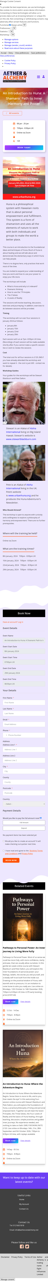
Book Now (11, 860)
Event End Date (9, 668)
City (4, 766)
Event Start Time (10, 657)
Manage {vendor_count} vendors (18, 45)
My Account (24, 1204)
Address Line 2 (9, 755)
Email (5, 719)
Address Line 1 (9, 745)
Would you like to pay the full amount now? (21, 818)
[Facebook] (22, 1246)
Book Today (24, 147)
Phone (5, 730)
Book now (10, 1001)
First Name (7, 698)
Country (6, 799)
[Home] (15, 76)
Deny (11, 53)
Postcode (7, 788)
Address (6, 741)
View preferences (22, 53)
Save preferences (38, 53)
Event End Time (9, 679)
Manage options (11, 39)
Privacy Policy (10, 63)
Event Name (8, 635)
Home (21, 1199)
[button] (24, 4)
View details (25, 1001)
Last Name (7, 708)
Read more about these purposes (18, 48)
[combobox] (5, 735)
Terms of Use (30, 1257)
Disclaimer (5, 1257)
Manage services (11, 42)
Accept (3, 53)
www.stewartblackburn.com (21, 439)
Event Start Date (10, 646)
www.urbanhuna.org (19, 495)
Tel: (17, 1225)
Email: (24, 1230)
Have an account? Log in (13, 622)
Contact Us (23, 1209)
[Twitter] (27, 1246)
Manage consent (7, 1279)
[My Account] (43, 77)
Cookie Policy (10, 60)
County (6, 777)
